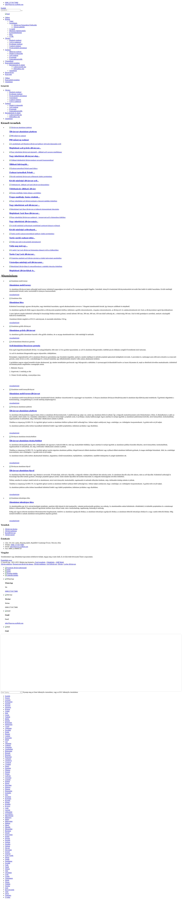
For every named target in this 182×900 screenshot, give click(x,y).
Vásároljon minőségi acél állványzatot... (26, 262)
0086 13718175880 (11, 2)
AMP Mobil (60, 562)
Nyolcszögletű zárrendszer (18, 48)
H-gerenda (12, 57)
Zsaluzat (8, 50)
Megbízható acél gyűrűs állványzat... (25, 148)
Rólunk (7, 19)
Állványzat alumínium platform (23, 132)
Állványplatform (6, 564)
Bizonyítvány (9, 72)
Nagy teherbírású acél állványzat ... (24, 205)
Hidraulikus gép (18, 69)
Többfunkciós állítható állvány (22, 189)
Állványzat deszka (11, 529)
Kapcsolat (8, 74)
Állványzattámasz (11, 531)
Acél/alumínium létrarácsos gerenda (24, 346)
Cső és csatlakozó (15, 42)
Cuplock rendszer (15, 46)
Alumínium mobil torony (20, 285)
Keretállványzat (10, 533)
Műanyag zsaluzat (15, 52)
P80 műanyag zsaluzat (19, 140)
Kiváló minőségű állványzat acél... (24, 181)
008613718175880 (11, 591)
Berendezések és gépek (17, 65)
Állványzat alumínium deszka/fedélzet (25, 441)
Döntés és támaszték (16, 53)
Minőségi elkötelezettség (17, 31)
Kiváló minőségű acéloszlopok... (23, 230)
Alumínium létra (16, 302)
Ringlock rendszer (15, 40)
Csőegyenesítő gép (19, 67)
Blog (11, 34)
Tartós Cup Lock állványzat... (22, 254)
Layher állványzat (70, 564)
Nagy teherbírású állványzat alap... (24, 156)
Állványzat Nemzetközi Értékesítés (25, 25)
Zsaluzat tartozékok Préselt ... (22, 172)
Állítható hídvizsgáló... (19, 164)
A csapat (12, 29)
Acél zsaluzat (13, 55)
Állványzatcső (10, 535)
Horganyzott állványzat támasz (23, 564)
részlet (17, 295)
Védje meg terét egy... (18, 246)
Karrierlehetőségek (15, 33)
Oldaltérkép (50, 562)
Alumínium (13, 71)
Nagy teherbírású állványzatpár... (23, 221)
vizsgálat (12, 295)
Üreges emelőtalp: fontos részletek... (24, 197)
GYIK (11, 36)
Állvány (7, 38)
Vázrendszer (9, 61)
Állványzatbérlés (19, 27)
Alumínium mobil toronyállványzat (24, 393)
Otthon (7, 17)
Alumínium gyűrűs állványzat (22, 330)
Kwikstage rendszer (15, 44)
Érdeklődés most (6, 560)
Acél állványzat (51, 564)
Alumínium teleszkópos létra (21, 502)
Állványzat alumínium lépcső (21, 470)
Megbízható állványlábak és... (22, 270)
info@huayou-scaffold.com (14, 4)
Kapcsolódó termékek (12, 63)
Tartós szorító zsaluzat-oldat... (22, 238)
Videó (11, 21)
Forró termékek (40, 562)
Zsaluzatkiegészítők (15, 59)
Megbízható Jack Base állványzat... (24, 213)
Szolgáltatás (13, 23)
